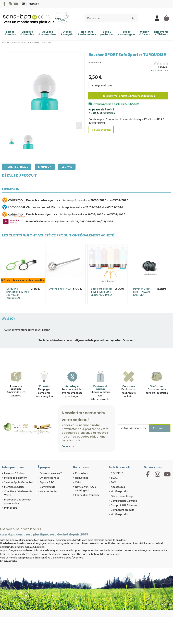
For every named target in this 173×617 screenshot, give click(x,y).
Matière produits (120, 491)
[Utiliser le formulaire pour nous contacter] (23, 3)
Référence (94, 62)
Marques (34, 3)
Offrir (78, 482)
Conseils (44, 386)
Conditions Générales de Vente (18, 493)
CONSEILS (117, 473)
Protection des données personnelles (18, 501)
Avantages (72, 386)
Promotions (81, 473)
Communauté (47, 486)
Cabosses (128, 386)
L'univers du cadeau (100, 387)
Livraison (44, 166)
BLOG (114, 477)
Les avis (66, 166)
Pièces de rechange (122, 496)
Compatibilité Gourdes (124, 500)
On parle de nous (49, 477)
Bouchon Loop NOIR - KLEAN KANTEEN (141, 291)
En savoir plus (9, 561)
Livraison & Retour (14, 473)
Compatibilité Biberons (124, 505)
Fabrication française (87, 495)
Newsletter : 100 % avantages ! (85, 488)
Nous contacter (49, 491)
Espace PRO (47, 482)
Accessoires (118, 486)
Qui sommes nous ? (51, 473)
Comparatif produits (122, 509)
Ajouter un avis (159, 70)
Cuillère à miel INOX (60, 288)
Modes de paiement (15, 477)
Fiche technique (16, 166)
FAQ (113, 482)
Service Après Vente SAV (18, 482)
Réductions (81, 477)
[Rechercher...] (133, 18)
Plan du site (10, 507)
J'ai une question (101, 129)
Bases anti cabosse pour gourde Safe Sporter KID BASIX (102, 291)
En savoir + (69, 446)
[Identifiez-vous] (157, 18)
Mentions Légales (14, 486)
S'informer (157, 386)
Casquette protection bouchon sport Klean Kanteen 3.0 (17, 293)
